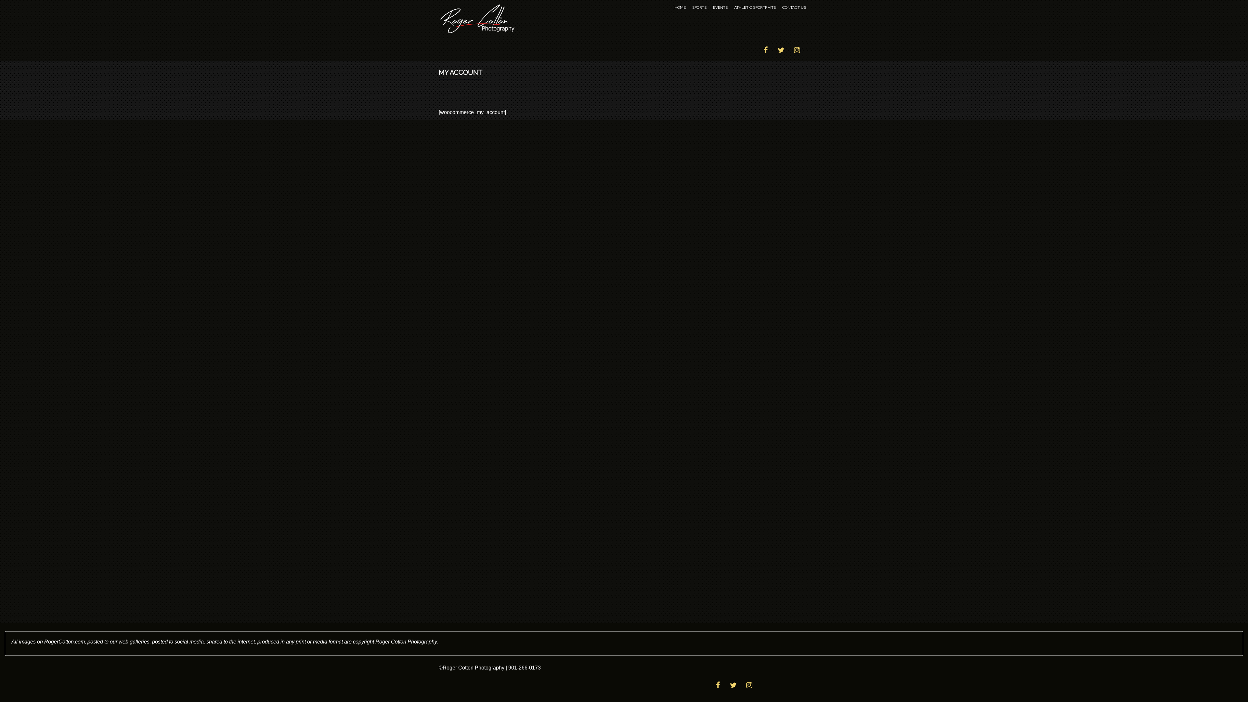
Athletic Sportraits (755, 7)
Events (720, 7)
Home (680, 7)
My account (461, 72)
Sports (699, 7)
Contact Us (794, 7)
